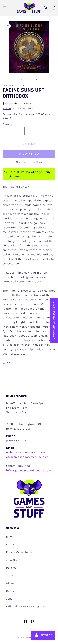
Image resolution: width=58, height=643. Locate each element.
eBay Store (13, 560)
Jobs (9, 598)
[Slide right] (36, 79)
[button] (4, 8)
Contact (11, 591)
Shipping (7, 108)
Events (10, 544)
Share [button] (10, 362)
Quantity (8, 124)
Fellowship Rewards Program (25, 606)
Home (10, 536)
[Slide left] (21, 79)
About (10, 583)
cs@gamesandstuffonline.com (27, 456)
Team (9, 575)
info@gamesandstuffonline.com (28, 470)
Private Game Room (19, 552)
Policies (11, 567)
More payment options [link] (29, 162)
